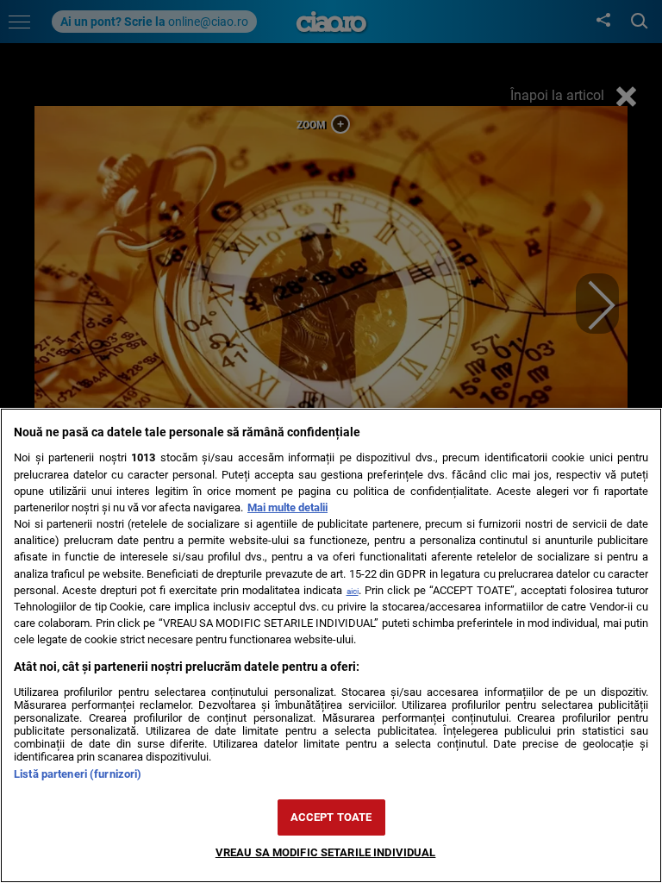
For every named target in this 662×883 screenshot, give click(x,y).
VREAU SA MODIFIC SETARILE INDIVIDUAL (325, 852)
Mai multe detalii (287, 507)
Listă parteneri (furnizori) (77, 773)
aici (353, 591)
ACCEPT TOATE (331, 817)
